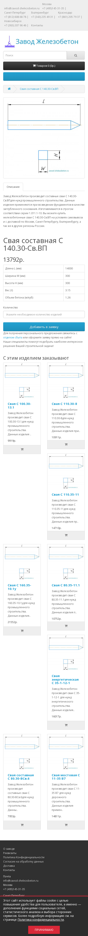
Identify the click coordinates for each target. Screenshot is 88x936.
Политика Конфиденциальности (23, 857)
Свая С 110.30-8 (64, 404)
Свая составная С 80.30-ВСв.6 (21, 777)
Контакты (37, 25)
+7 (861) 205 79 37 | (70, 17)
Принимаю (44, 930)
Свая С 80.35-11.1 (66, 585)
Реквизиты (9, 853)
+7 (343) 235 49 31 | (43, 17)
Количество (10, 307)
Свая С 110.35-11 (65, 494)
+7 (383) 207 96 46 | (16, 25)
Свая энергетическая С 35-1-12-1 (65, 679)
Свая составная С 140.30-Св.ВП (39, 89)
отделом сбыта (12, 337)
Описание (13, 187)
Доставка (9, 866)
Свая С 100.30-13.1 (19, 405)
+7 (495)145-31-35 (14, 889)
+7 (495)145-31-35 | (54, 8)
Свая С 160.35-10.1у (19, 587)
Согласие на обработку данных (23, 861)
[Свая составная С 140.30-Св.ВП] (44, 137)
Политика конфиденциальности (41, 920)
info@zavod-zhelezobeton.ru (22, 8)
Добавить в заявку (44, 327)
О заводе (9, 849)
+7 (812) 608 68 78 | (16, 17)
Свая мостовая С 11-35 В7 (66, 777)
